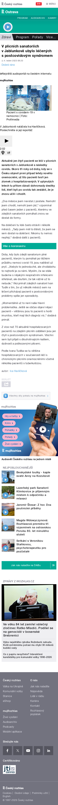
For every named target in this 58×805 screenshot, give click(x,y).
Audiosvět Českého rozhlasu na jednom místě (26, 459)
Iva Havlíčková (18, 371)
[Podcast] (3, 153)
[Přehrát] (6, 141)
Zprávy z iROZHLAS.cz (18, 581)
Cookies (7, 793)
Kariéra (34, 700)
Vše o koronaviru (14, 246)
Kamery (52, 18)
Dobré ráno (8, 64)
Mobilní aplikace (12, 731)
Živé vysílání (11, 444)
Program (22, 18)
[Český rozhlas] (12, 4)
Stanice (7, 696)
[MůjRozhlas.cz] (6, 80)
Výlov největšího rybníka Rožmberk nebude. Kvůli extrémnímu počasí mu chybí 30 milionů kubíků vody (28, 645)
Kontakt (35, 705)
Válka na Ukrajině (13, 686)
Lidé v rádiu (37, 696)
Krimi (8, 423)
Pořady (37, 37)
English (6, 796)
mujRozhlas (8, 406)
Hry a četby (11, 416)
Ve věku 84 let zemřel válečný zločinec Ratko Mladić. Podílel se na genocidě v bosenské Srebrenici (28, 629)
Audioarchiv (38, 18)
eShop (7, 700)
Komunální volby (13, 691)
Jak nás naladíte (39, 686)
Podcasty (8, 726)
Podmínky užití (40, 793)
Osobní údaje (22, 793)
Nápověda (36, 691)
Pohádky (10, 430)
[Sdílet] (9, 153)
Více (51, 37)
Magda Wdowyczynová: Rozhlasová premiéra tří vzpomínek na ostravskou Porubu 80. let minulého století (33, 527)
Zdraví (6, 37)
